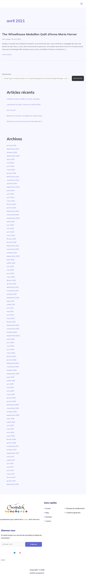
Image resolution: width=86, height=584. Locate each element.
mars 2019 (11, 394)
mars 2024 (11, 201)
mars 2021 (11, 318)
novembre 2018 (13, 408)
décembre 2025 (13, 149)
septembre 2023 (13, 218)
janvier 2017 (11, 481)
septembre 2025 (13, 156)
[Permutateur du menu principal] (81, 3)
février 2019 (11, 398)
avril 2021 (10, 315)
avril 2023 (10, 232)
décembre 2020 (13, 325)
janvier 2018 (11, 443)
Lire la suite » (7, 54)
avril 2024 (10, 197)
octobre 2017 (12, 450)
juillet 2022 (11, 263)
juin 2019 (10, 384)
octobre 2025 (12, 152)
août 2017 (10, 457)
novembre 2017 (13, 446)
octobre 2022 (12, 253)
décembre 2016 (13, 484)
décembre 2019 (13, 363)
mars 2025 (11, 170)
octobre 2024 (12, 183)
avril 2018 (10, 432)
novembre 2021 (13, 291)
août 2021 (10, 301)
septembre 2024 (13, 187)
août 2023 (10, 222)
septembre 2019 (13, 374)
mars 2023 (11, 235)
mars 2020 (11, 353)
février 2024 (11, 204)
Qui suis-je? (11, 110)
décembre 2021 (13, 287)
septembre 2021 (13, 298)
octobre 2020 (12, 332)
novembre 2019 (13, 367)
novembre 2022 (13, 249)
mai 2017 (10, 467)
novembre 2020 (13, 329)
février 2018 (11, 439)
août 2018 (10, 419)
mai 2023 (10, 228)
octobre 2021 (12, 294)
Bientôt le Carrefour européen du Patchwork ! (24, 116)
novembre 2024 (13, 180)
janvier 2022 (11, 284)
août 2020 (11, 339)
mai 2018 (10, 429)
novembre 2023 (13, 215)
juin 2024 (10, 194)
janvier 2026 (11, 145)
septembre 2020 (13, 336)
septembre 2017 (13, 453)
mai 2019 (10, 387)
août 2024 (11, 190)
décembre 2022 (13, 246)
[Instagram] (3, 553)
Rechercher (6, 74)
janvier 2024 (11, 208)
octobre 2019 (12, 370)
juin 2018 (10, 425)
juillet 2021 (11, 304)
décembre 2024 (13, 177)
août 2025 (10, 159)
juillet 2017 (11, 460)
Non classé (6, 39)
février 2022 (11, 280)
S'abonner (33, 544)
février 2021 (11, 322)
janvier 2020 (11, 360)
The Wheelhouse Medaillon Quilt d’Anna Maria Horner (39, 34)
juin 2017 (10, 463)
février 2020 (11, 356)
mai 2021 (10, 311)
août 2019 (10, 377)
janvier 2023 (11, 242)
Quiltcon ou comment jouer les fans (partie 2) (24, 121)
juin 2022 (10, 266)
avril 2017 (10, 470)
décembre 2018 (13, 405)
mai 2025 (10, 163)
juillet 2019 (11, 381)
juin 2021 (10, 308)
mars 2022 (11, 277)
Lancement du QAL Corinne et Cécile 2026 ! (24, 105)
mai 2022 (10, 270)
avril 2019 (10, 391)
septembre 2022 (13, 256)
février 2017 (11, 477)
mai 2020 (10, 346)
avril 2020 (10, 349)
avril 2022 (10, 273)
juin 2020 (10, 342)
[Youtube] (14, 553)
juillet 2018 (11, 422)
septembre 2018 (13, 415)
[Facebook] (9, 553)
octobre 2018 (12, 412)
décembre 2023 (13, 211)
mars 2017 (11, 474)
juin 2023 (10, 225)
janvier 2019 (11, 401)
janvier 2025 (11, 173)
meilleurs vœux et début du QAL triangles (23, 99)
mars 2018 (11, 436)
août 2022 (11, 260)
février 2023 (11, 239)
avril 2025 (10, 166)
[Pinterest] (20, 553)
